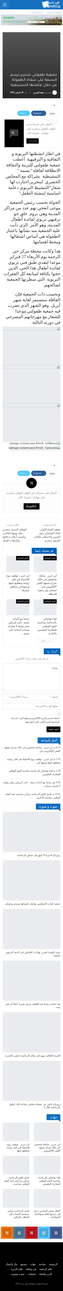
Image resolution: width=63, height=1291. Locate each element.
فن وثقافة (31, 1269)
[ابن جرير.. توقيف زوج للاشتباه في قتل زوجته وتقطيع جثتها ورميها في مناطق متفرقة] (17, 564)
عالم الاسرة (17, 1269)
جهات (33, 1264)
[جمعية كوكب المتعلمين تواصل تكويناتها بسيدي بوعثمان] (31, 880)
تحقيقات (32, 1274)
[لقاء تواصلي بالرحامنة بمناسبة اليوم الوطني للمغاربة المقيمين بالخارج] (45, 607)
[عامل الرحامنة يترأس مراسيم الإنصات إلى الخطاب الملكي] (16, 1198)
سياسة (42, 1264)
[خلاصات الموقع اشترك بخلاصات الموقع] (7, 1233)
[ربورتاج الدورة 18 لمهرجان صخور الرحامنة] (31, 832)
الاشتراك (32, 140)
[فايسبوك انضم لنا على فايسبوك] (56, 1233)
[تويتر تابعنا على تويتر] (43, 1233)
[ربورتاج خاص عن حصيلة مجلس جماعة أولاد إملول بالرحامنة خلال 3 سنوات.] (31, 1081)
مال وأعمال (12, 1264)
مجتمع (24, 1264)
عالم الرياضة (45, 1269)
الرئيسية (53, 1264)
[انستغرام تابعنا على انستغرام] (19, 1233)
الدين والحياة (45, 1274)
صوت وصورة (17, 1274)
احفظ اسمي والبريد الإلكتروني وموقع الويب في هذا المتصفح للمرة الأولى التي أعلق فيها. (35, 720)
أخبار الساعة (50, 558)
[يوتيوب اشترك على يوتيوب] (31, 1233)
